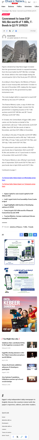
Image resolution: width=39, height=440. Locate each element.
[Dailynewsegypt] (14, 2)
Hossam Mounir (11, 35)
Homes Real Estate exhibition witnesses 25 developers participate (12, 367)
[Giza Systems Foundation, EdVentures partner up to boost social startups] (32, 379)
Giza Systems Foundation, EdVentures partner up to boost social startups (12, 379)
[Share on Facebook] (6, 31)
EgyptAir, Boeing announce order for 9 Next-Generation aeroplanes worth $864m (13, 355)
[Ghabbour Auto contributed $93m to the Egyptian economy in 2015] (32, 345)
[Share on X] (9, 31)
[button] (3, 2)
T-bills (25, 227)
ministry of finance (16, 227)
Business (6, 14)
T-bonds (30, 227)
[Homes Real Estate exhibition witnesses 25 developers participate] (32, 367)
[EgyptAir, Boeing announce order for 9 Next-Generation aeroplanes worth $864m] (32, 355)
